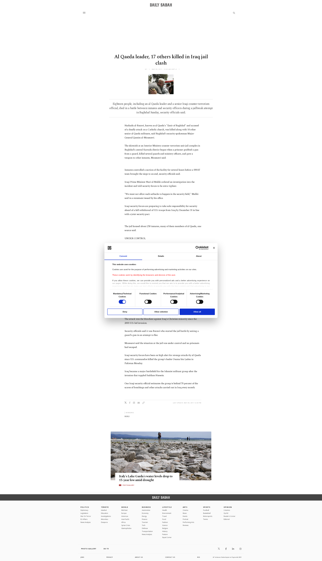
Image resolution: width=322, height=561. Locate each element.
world (127, 416)
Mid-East (124, 510)
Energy (144, 516)
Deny (125, 312)
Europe (124, 513)
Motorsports (207, 516)
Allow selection (161, 312)
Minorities (104, 519)
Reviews (185, 525)
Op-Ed (226, 513)
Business (146, 507)
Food (164, 519)
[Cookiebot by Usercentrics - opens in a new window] (197, 248)
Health (164, 510)
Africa (123, 522)
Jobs (82, 557)
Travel (164, 516)
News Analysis (85, 522)
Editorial (227, 519)
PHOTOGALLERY (128, 485)
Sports (206, 507)
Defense (145, 528)
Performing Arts (188, 522)
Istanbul (104, 510)
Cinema (185, 510)
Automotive (146, 510)
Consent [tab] (123, 256)
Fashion (165, 522)
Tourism (145, 522)
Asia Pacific (125, 519)
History (164, 531)
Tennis (205, 519)
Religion (165, 528)
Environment (166, 513)
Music (185, 513)
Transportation (147, 531)
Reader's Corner (229, 516)
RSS (198, 557)
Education (104, 513)
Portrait (185, 519)
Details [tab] (161, 256)
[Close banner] (214, 248)
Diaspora (104, 522)
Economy (145, 513)
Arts (185, 507)
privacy (109, 557)
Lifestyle (167, 507)
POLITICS (84, 507)
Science (165, 525)
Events (185, 516)
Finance (144, 519)
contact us (170, 557)
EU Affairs (83, 519)
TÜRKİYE (105, 507)
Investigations (106, 516)
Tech (143, 525)
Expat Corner (167, 537)
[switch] (148, 302)
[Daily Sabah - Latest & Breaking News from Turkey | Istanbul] (161, 4)
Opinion (228, 507)
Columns (227, 510)
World (124, 507)
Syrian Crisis (125, 525)
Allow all (197, 312)
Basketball (207, 513)
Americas (124, 516)
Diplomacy (84, 510)
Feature (165, 534)
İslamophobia (126, 528)
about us (139, 557)
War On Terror (85, 516)
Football (206, 510)
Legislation (84, 513)
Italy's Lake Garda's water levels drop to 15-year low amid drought (145, 478)
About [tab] (199, 256)
